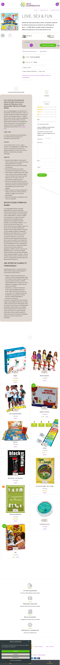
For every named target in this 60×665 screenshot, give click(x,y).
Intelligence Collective (45, 75)
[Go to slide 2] (10, 28)
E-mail (39, 167)
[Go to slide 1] (8, 28)
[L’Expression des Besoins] (15, 499)
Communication (25, 75)
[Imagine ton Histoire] (44, 396)
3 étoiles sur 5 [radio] (47, 138)
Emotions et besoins (35, 75)
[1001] (15, 537)
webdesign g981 (42, 655)
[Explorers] (15, 430)
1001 (15, 552)
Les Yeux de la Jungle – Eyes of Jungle (44, 486)
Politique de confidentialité (15, 660)
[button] (29, 642)
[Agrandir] (3, 27)
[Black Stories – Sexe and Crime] (15, 463)
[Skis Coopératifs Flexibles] (15, 398)
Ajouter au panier (48, 45)
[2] (17, 259)
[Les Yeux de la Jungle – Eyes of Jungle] (44, 471)
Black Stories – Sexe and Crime (15, 478)
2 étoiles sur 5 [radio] (46, 138)
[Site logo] (30, 4)
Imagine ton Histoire (44, 412)
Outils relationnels (44, 10)
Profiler (44, 448)
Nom (38, 160)
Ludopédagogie (25, 77)
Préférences (15, 657)
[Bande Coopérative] (44, 360)
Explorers (15, 442)
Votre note (40, 139)
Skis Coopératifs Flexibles (15, 414)
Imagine (15, 376)
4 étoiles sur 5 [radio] (49, 138)
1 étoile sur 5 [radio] (45, 138)
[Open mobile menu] (2, 4)
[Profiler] (44, 433)
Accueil (36, 10)
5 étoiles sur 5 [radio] (50, 138)
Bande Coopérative (44, 376)
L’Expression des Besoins (15, 514)
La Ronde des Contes (45, 524)
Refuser (16, 654)
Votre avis (40, 142)
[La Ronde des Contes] (44, 509)
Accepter (15, 651)
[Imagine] (15, 360)
